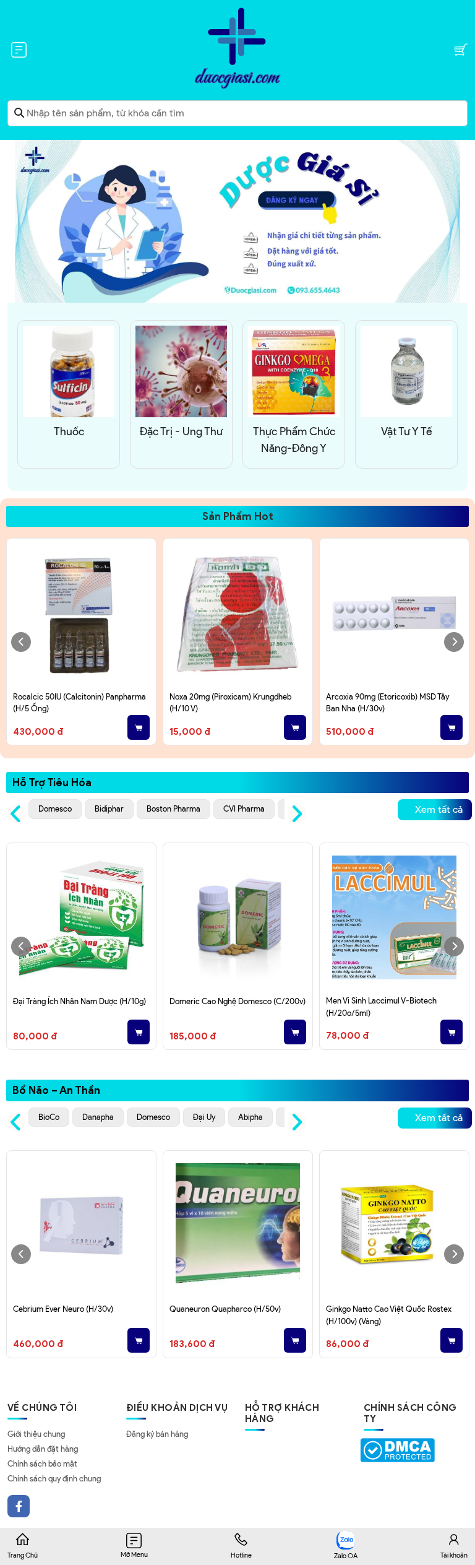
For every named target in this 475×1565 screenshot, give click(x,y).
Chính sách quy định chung (54, 1478)
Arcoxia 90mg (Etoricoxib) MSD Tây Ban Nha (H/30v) (387, 703)
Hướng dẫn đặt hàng (42, 1449)
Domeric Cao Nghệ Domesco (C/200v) (237, 1001)
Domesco (55, 808)
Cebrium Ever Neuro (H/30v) (63, 1309)
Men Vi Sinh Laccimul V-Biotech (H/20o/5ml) (381, 1007)
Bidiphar (109, 808)
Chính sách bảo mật (42, 1463)
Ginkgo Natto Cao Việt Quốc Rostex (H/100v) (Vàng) (388, 1315)
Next (454, 642)
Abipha (250, 1117)
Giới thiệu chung (36, 1434)
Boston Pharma (173, 808)
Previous (21, 642)
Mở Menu (134, 1554)
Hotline (241, 1555)
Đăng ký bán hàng (157, 1434)
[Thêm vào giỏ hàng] (138, 727)
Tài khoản (454, 1555)
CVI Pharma (244, 808)
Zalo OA (345, 1555)
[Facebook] (18, 1506)
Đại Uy (204, 1117)
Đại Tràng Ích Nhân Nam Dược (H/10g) (79, 1001)
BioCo (48, 1117)
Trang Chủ (22, 1555)
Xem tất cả (439, 809)
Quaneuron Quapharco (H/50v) (225, 1309)
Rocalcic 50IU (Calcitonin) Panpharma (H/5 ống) (79, 703)
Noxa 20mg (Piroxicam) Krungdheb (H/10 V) (230, 703)
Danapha (98, 1117)
